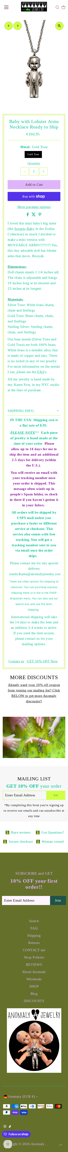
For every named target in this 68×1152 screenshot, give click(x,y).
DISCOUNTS (34, 1001)
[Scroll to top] (60, 1144)
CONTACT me (34, 950)
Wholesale (34, 979)
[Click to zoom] (59, 26)
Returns (34, 943)
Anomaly (38, 1144)
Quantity (34, 163)
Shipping (34, 935)
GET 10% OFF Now (42, 661)
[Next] (17, 26)
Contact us (16, 661)
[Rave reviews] (7, 833)
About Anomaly (34, 972)
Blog (34, 994)
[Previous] (9, 26)
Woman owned (53, 841)
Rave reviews (21, 832)
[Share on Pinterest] (39, 215)
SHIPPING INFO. (21, 411)
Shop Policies (34, 957)
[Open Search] (57, 7)
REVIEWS (34, 964)
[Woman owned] (38, 842)
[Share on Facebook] (28, 215)
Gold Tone (33, 154)
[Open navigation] (9, 7)
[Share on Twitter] (34, 215)
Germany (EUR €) (21, 1096)
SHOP (34, 986)
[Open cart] (63, 7)
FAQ (40, 372)
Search (34, 921)
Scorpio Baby (24, 229)
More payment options (34, 207)
